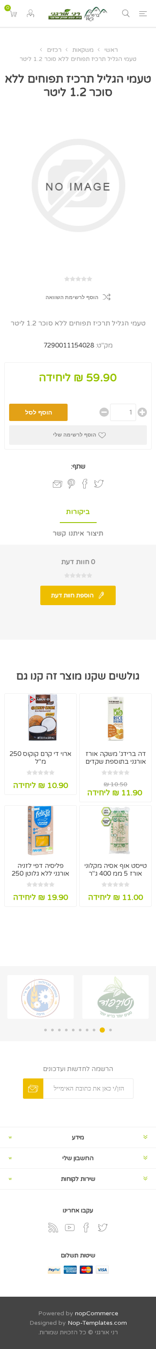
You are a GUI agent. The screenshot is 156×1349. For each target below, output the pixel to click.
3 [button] (94, 1030)
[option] (115, 997)
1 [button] (110, 1030)
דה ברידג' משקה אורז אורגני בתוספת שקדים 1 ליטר (115, 761)
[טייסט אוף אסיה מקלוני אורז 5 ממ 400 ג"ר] (115, 830)
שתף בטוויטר (99, 483)
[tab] (78, 512)
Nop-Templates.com (97, 1323)
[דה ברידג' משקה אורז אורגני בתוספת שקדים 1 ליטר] (115, 718)
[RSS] (53, 1227)
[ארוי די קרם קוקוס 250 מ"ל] (40, 718)
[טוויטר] (103, 1227)
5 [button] (80, 1030)
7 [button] (66, 1030)
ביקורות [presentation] (78, 512)
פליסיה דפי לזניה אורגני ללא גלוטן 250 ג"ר (40, 873)
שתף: (78, 466)
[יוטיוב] (70, 1227)
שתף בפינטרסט (71, 483)
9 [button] (52, 1030)
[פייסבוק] (86, 1227)
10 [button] (45, 1030)
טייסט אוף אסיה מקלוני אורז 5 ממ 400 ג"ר (115, 869)
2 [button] (102, 1030)
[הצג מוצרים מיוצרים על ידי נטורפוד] (115, 997)
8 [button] (59, 1030)
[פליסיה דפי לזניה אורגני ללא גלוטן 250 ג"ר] (40, 830)
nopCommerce (96, 1313)
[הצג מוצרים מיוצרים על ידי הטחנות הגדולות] (40, 997)
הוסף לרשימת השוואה (72, 297)
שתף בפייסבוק (85, 483)
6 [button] (73, 1030)
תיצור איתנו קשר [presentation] (78, 533)
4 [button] (87, 1030)
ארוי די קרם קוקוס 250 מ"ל (41, 757)
